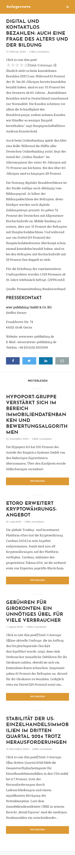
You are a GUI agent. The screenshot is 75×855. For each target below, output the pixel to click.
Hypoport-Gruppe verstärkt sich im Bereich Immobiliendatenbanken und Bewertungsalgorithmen (37, 415)
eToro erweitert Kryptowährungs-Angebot (31, 509)
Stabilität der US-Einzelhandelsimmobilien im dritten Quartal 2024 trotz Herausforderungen (37, 731)
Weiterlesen (37, 481)
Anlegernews (18, 7)
